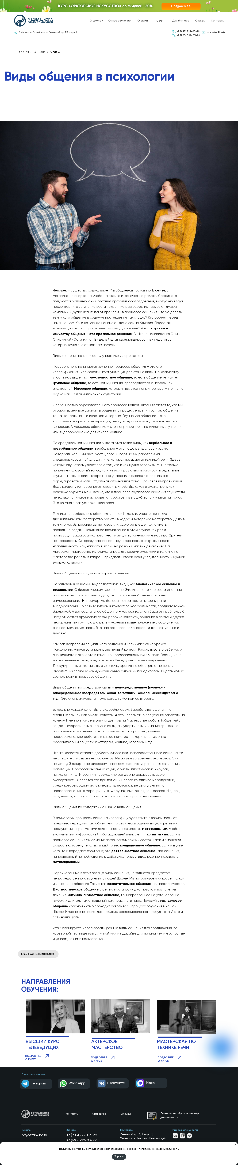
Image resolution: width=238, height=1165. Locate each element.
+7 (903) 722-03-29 (82, 1135)
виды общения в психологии (38, 954)
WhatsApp (76, 1083)
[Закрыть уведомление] (235, 1144)
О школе (39, 52)
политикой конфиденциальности (158, 1149)
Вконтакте (116, 1083)
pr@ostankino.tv (34, 1135)
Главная (23, 52)
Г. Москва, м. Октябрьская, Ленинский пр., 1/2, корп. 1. (48, 32)
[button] (181, 6)
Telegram (38, 1083)
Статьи (55, 52)
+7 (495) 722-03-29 (82, 1140)
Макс (150, 1083)
